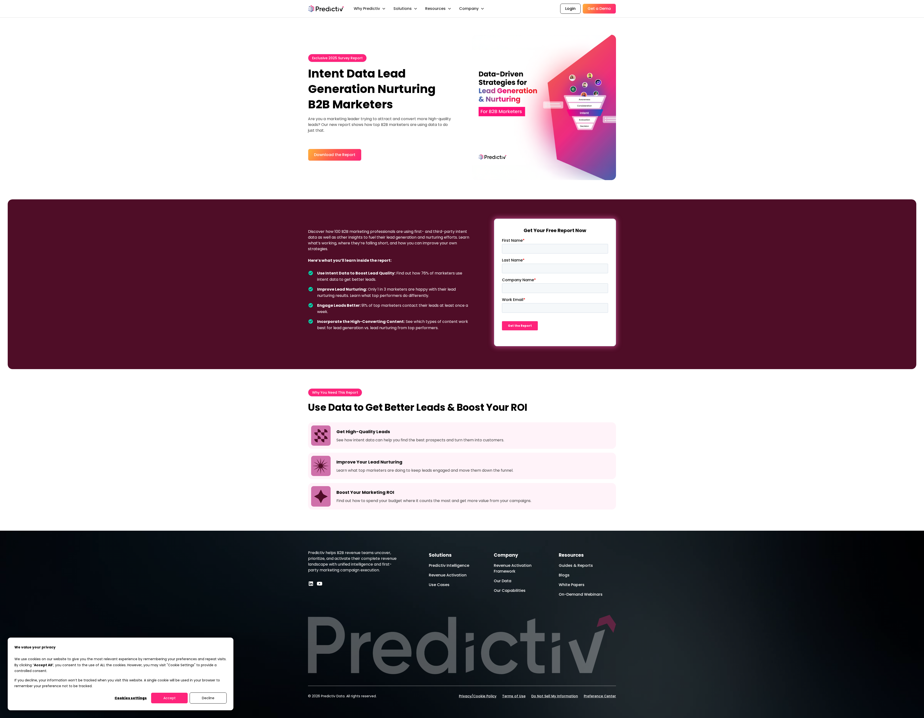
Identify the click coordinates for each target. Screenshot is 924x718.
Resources (571, 555)
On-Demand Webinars (581, 594)
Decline (208, 698)
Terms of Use (514, 696)
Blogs (564, 575)
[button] (370, 8)
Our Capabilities (510, 590)
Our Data (502, 581)
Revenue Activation (448, 575)
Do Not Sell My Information (554, 696)
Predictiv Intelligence (449, 565)
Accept (169, 698)
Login (570, 8)
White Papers (571, 584)
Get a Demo (599, 8)
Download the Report (334, 154)
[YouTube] (319, 584)
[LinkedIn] (311, 584)
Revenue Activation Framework (513, 568)
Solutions (440, 555)
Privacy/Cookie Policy (477, 696)
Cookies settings (131, 698)
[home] (326, 8)
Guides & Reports (576, 565)
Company (506, 555)
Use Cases (439, 584)
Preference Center (600, 696)
